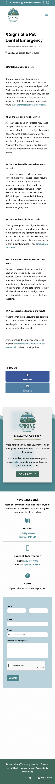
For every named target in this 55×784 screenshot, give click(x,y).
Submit (13, 678)
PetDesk (14, 768)
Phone (9, 630)
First (8, 615)
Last (30, 615)
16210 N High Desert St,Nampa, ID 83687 (27, 535)
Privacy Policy (27, 768)
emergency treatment (25, 344)
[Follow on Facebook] (25, 778)
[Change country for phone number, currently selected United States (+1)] (9, 634)
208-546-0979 (31, 561)
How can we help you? (17, 641)
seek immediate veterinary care (29, 105)
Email (10, 619)
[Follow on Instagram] (30, 778)
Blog (40, 46)
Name (10, 606)
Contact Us (27, 474)
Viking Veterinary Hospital (18, 46)
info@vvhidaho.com (30, 565)
